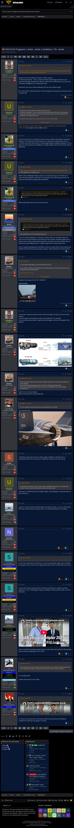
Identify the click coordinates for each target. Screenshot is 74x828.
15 (11, 117)
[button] (2, 2)
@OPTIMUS (43, 72)
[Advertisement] (37, 32)
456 (15, 271)
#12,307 (70, 257)
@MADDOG (46, 71)
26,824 (14, 235)
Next (45, 57)
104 (10, 683)
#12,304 (70, 162)
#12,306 (70, 214)
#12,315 (70, 528)
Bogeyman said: (24, 65)
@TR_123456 (30, 71)
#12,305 (70, 187)
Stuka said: (23, 261)
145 (10, 235)
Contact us (32, 800)
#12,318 (70, 615)
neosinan (9, 538)
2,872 (14, 518)
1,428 (14, 76)
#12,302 (70, 102)
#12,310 (70, 374)
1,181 (14, 543)
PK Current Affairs (34, 789)
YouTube (5, 747)
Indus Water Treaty (37, 784)
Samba (9, 463)
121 (10, 574)
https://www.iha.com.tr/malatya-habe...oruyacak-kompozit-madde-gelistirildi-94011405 (43, 170)
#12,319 (70, 659)
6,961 (14, 710)
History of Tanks (34, 766)
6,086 (14, 633)
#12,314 (70, 503)
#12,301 (70, 61)
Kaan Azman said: (25, 219)
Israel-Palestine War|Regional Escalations (37, 775)
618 (33, 57)
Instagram (5, 749)
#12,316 (70, 553)
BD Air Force (32, 762)
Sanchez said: (24, 663)
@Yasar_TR (23, 71)
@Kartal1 (40, 71)
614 (15, 57)
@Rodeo (37, 72)
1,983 (14, 117)
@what (22, 72)
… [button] (11, 57)
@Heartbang (59, 71)
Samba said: (23, 483)
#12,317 (70, 584)
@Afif (33, 72)
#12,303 (70, 135)
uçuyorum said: (24, 167)
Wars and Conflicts (34, 781)
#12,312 (70, 453)
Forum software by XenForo (37, 821)
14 (11, 518)
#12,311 (70, 399)
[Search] (66, 2)
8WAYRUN (45, 825)
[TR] (3, 49)
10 (11, 543)
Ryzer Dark (9, 800)
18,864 (14, 574)
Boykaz (9, 266)
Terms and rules (42, 800)
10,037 (14, 683)
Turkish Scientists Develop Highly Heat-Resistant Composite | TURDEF (43, 192)
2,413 (14, 152)
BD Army (31, 752)
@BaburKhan (28, 72)
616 (24, 57)
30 (11, 76)
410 (15, 468)
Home (67, 800)
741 (41, 57)
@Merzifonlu (66, 71)
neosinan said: (24, 558)
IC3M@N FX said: (24, 107)
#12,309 (70, 336)
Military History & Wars (35, 771)
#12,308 (70, 311)
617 (28, 57)
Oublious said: (24, 698)
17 (11, 710)
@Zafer (36, 71)
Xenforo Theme (37, 824)
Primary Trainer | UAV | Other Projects (37, 756)
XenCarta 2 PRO (30, 825)
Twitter (4, 745)
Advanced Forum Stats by (37, 822)
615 (20, 57)
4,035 (14, 413)
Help (61, 800)
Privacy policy (54, 800)
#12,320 (70, 693)
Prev (4, 57)
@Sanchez (53, 71)
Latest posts (30, 742)
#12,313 (70, 478)
